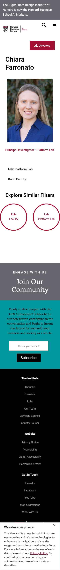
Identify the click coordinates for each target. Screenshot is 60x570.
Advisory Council (30, 415)
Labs (30, 401)
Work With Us (30, 512)
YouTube (30, 497)
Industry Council (30, 423)
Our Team (30, 408)
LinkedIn (30, 483)
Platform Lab (45, 150)
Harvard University (30, 464)
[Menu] (54, 25)
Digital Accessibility (30, 456)
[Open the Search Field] (44, 25)
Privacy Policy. (39, 553)
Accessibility (30, 449)
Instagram (30, 490)
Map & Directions (30, 505)
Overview (30, 394)
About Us (30, 387)
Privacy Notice (30, 442)
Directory (44, 45)
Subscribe (29, 358)
